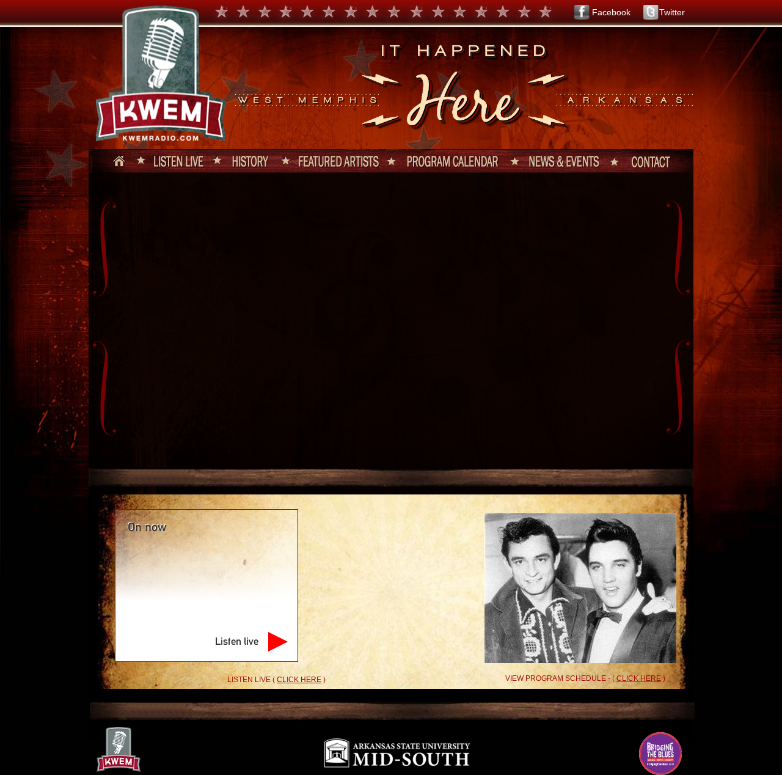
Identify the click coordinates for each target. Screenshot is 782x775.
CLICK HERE (299, 679)
